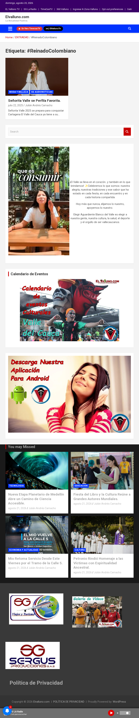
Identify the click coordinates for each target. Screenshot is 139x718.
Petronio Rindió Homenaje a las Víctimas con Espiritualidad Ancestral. (98, 563)
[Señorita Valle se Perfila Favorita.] (36, 77)
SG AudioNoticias (41, 92)
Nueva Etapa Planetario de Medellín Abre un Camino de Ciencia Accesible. (36, 498)
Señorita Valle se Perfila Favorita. (34, 100)
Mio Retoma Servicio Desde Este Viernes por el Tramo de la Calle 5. (35, 560)
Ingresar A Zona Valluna (85, 9)
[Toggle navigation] (10, 28)
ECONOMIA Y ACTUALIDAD (23, 550)
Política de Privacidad (36, 683)
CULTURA (80, 550)
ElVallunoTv (55, 28)
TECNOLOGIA (16, 485)
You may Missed (21, 447)
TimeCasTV (46, 9)
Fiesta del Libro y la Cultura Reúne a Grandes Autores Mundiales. (101, 496)
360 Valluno (63, 9)
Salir (129, 9)
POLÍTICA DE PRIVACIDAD (68, 701)
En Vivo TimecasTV (31, 28)
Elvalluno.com (17, 17)
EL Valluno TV (12, 9)
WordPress (119, 701)
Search (127, 132)
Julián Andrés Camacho (38, 105)
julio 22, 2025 (15, 105)
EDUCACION (81, 485)
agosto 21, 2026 (17, 508)
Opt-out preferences (112, 9)
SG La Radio (30, 9)
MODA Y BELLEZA (18, 92)
